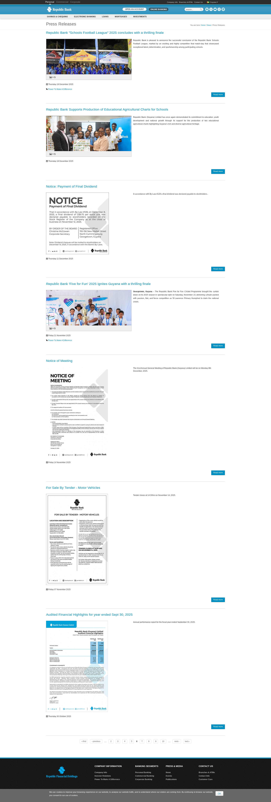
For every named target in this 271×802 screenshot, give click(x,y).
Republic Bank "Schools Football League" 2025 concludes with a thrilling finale (105, 32)
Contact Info (204, 776)
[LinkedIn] (223, 9)
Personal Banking (143, 772)
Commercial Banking (144, 776)
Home (203, 25)
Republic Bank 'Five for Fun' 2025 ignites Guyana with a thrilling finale (98, 284)
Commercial (62, 2)
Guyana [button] (213, 2)
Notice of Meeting (59, 361)
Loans (105, 17)
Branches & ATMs (186, 2)
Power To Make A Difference (60, 89)
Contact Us (198, 2)
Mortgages (121, 17)
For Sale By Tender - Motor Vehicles (73, 487)
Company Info (172, 2)
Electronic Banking (85, 17)
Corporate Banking (143, 779)
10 (163, 741)
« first (84, 741)
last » (187, 741)
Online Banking (158, 9)
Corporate (75, 2)
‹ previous (96, 741)
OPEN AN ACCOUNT (134, 9)
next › (176, 741)
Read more (218, 94)
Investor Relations (103, 776)
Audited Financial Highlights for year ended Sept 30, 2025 (89, 614)
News (209, 25)
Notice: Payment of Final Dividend (71, 186)
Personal (50, 2)
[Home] (59, 9)
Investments (140, 17)
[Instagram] (219, 9)
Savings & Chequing (57, 17)
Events (169, 776)
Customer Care (206, 779)
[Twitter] (211, 9)
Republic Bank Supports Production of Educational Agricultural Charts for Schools (107, 109)
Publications (171, 779)
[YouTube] (215, 9)
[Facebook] (207, 9)
